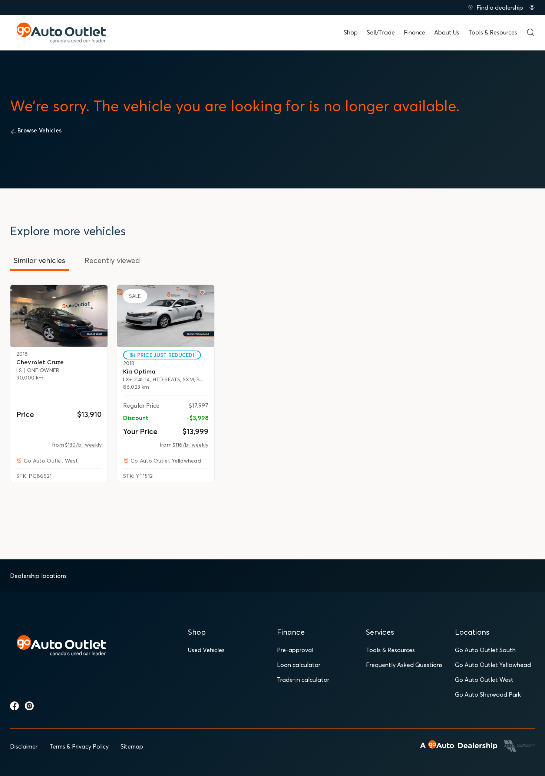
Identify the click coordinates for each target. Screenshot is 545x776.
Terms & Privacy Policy (79, 746)
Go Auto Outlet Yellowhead (493, 664)
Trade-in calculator (303, 679)
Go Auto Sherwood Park (488, 694)
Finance (414, 32)
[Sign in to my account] (532, 7)
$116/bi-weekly (190, 444)
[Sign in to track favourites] (97, 293)
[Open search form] (530, 32)
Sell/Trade (381, 32)
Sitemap (131, 746)
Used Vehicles (206, 650)
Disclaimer (23, 746)
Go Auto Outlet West (484, 679)
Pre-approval (295, 650)
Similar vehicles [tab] (39, 260)
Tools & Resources (492, 32)
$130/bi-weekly (83, 444)
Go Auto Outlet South (485, 650)
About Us (446, 32)
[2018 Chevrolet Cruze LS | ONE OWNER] (59, 316)
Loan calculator (298, 664)
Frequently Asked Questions (404, 664)
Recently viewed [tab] (112, 260)
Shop (351, 32)
